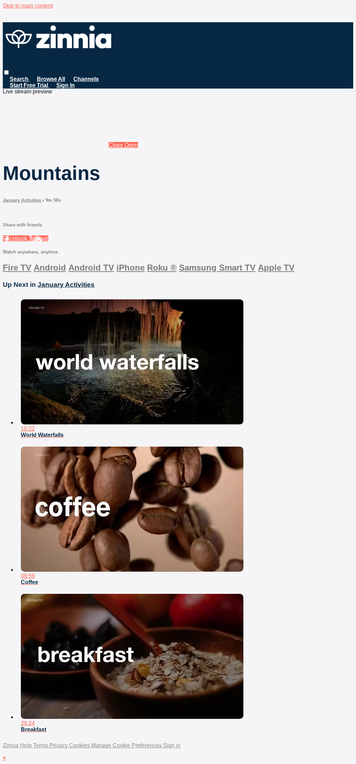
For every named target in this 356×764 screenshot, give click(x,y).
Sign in (171, 745)
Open (131, 145)
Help (26, 745)
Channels (86, 79)
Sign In (65, 85)
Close (116, 145)
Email (41, 238)
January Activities (22, 200)
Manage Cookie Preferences (127, 745)
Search (20, 79)
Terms (41, 745)
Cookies (80, 745)
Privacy (59, 745)
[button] (6, 72)
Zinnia (10, 745)
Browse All (51, 79)
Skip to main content (28, 6)
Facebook (16, 238)
